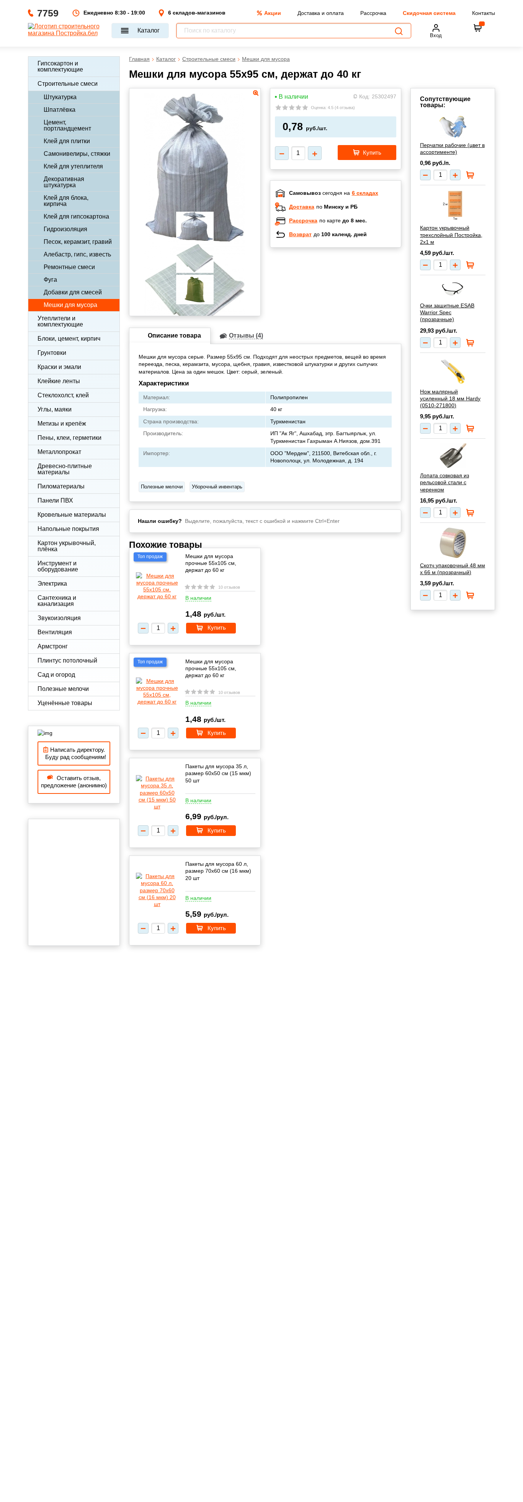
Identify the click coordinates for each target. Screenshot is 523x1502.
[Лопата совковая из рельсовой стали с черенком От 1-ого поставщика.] (452, 455)
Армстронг (53, 646)
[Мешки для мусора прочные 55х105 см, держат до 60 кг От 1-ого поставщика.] (157, 586)
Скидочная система (429, 13)
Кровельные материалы (72, 514)
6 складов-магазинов (197, 13)
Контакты (483, 13)
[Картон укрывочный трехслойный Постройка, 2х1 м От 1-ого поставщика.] (452, 205)
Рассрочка (373, 13)
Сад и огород (56, 674)
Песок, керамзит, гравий (78, 241)
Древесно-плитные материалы (65, 469)
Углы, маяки (55, 409)
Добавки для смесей (73, 292)
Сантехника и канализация (57, 600)
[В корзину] (478, 28)
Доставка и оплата (320, 13)
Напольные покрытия (68, 529)
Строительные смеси (68, 83)
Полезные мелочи (63, 689)
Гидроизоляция (65, 229)
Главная (139, 59)
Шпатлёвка (59, 109)
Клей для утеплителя (73, 166)
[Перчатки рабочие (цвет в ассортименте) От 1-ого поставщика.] (452, 127)
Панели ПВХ (55, 500)
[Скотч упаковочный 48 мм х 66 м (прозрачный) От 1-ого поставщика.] (452, 542)
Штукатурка (60, 97)
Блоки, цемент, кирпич (69, 338)
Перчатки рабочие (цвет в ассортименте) (452, 148)
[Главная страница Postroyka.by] (66, 30)
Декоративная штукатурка (64, 182)
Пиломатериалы (61, 486)
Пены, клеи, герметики (69, 437)
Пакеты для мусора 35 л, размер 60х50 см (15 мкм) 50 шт (218, 773)
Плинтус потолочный (67, 660)
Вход (436, 35)
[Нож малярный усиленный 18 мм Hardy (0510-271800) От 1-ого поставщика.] (452, 371)
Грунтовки (52, 352)
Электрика (52, 583)
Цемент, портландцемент (67, 125)
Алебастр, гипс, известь (77, 254)
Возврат (300, 234)
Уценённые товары (65, 703)
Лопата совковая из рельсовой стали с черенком (444, 482)
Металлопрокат (59, 452)
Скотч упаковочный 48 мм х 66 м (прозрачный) (452, 568)
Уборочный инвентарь (217, 487)
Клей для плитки (67, 141)
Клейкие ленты (59, 381)
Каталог (148, 30)
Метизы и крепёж (62, 423)
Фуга (50, 279)
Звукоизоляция (59, 618)
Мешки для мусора (70, 305)
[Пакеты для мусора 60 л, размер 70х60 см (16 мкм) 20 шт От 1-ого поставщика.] (157, 890)
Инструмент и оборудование (58, 566)
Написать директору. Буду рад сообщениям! (74, 753)
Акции (272, 13)
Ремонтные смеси (69, 267)
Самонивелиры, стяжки (77, 153)
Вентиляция (55, 632)
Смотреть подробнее (343, 303)
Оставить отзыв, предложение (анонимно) (74, 782)
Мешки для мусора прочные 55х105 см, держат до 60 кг (210, 563)
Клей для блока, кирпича (66, 200)
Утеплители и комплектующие (60, 321)
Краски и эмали (59, 367)
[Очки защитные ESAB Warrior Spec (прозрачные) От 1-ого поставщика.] (452, 289)
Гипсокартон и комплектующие (60, 66)
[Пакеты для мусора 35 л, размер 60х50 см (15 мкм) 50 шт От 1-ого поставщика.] (157, 792)
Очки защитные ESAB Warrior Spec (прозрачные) (447, 312)
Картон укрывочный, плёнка (67, 546)
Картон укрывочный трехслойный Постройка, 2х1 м (451, 235)
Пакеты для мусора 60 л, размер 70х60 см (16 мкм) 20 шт (218, 871)
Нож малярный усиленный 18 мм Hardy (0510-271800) (450, 398)
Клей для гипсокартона (76, 216)
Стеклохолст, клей (63, 395)
